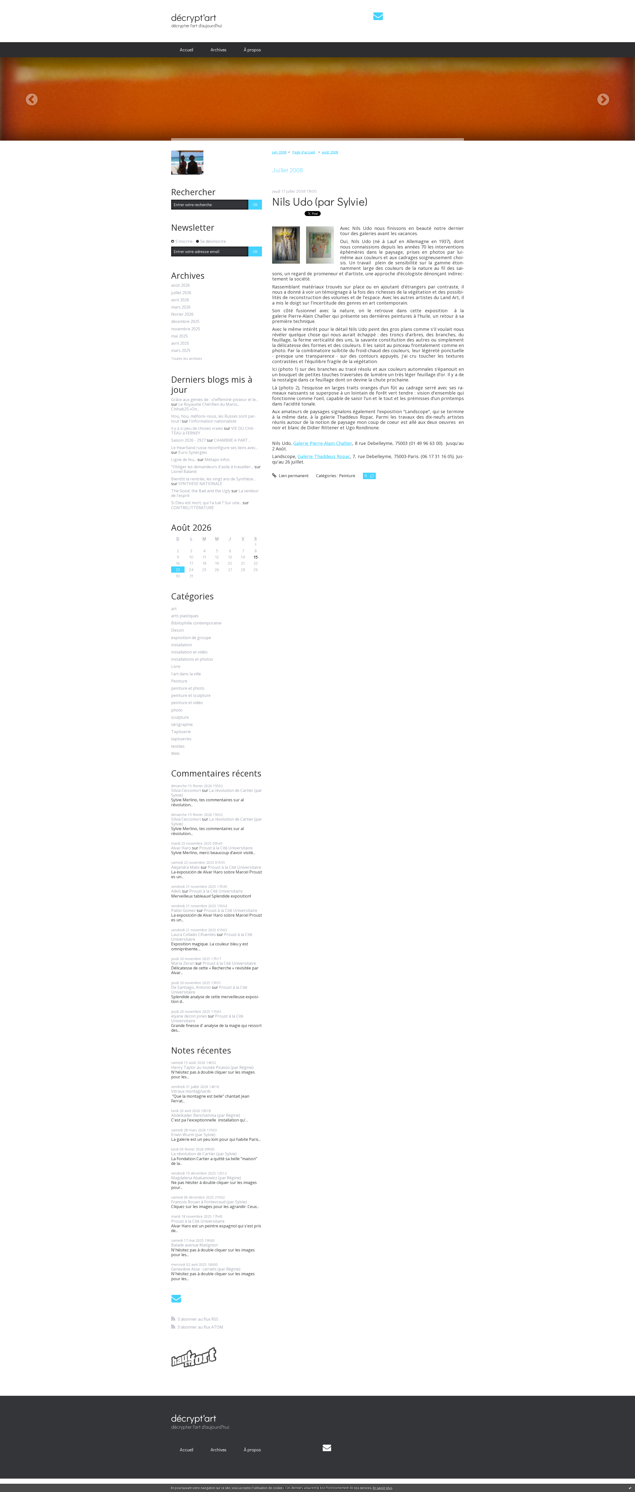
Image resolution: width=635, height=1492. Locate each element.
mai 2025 (179, 336)
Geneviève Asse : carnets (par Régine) (205, 1269)
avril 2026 (180, 300)
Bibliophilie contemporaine (196, 623)
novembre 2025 (185, 329)
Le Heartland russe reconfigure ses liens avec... (214, 447)
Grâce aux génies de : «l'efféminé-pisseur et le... (214, 399)
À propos (252, 50)
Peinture (179, 681)
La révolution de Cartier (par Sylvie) (216, 793)
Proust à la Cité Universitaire (226, 848)
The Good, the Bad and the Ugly (200, 491)
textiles (178, 746)
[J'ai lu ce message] (630, 1488)
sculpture (180, 717)
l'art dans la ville (186, 674)
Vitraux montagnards (191, 1091)
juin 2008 (279, 152)
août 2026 (180, 285)
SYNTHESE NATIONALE (200, 483)
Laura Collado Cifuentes (193, 934)
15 (256, 557)
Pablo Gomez (183, 910)
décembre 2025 (185, 321)
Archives (218, 50)
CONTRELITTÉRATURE (192, 507)
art (174, 608)
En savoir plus (382, 1488)
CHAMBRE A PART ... (232, 440)
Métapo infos (217, 459)
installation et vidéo (189, 652)
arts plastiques (185, 616)
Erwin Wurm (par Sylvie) (193, 1134)
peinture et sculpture (191, 695)
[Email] (378, 16)
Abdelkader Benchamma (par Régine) (205, 1115)
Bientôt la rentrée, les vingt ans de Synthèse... (213, 479)
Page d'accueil (303, 152)
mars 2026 (180, 307)
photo (177, 710)
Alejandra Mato (185, 867)
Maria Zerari (182, 963)
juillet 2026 (181, 292)
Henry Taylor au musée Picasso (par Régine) (212, 1067)
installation (181, 645)
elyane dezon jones (189, 1016)
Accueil (186, 50)
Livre (175, 666)
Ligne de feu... (183, 459)
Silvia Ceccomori (186, 790)
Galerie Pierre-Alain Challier (322, 443)
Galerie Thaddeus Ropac (324, 456)
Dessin (177, 630)
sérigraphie (182, 724)
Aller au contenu (17, 4)
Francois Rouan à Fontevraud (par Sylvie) (209, 1202)
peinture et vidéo (187, 702)
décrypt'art (193, 17)
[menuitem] (186, 50)
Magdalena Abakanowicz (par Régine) (206, 1178)
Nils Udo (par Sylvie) (319, 201)
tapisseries (181, 739)
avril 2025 (180, 343)
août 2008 (330, 152)
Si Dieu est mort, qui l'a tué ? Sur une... (206, 502)
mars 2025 (180, 350)
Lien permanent (293, 475)
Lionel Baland (183, 471)
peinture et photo (187, 688)
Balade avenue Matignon (194, 1245)
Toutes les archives (186, 359)
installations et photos (192, 659)
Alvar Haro (181, 848)
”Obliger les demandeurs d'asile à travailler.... (212, 466)
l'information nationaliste (212, 421)
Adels (176, 891)
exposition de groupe (191, 637)
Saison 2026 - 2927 (188, 440)
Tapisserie (181, 731)
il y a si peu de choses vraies (197, 428)
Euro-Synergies (192, 452)
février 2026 (182, 314)
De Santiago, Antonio (191, 987)
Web (175, 753)
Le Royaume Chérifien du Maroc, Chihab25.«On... (205, 407)
